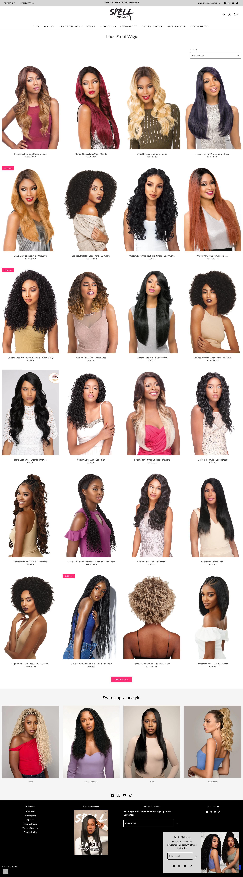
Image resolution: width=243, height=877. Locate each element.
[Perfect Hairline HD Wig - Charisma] (30, 514)
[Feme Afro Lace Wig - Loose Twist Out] (151, 616)
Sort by (193, 50)
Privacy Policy (30, 832)
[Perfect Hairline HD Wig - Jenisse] (212, 616)
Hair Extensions (91, 782)
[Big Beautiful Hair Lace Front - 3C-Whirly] (91, 208)
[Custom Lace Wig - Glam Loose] (91, 310)
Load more (121, 679)
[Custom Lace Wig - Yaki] (212, 514)
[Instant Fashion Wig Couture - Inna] (30, 106)
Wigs (152, 782)
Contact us (27, 3)
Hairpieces (212, 782)
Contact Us (30, 815)
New (37, 26)
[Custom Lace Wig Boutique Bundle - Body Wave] (151, 208)
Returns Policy (30, 824)
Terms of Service (30, 828)
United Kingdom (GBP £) (207, 3)
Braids (30, 782)
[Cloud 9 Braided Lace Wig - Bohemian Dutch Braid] (91, 514)
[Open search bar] (223, 14)
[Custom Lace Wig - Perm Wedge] (151, 310)
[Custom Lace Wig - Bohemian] (91, 412)
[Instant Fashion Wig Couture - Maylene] (151, 412)
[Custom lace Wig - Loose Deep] (212, 412)
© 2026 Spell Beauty (9, 867)
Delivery (30, 820)
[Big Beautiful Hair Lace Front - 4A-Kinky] (212, 310)
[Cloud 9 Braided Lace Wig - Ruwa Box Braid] (91, 616)
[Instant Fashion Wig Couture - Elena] (212, 106)
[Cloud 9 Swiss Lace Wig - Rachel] (212, 208)
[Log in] (229, 14)
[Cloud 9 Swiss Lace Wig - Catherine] (30, 208)
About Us (9, 3)
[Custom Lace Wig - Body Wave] (151, 514)
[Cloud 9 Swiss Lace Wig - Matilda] (91, 106)
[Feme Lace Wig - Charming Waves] (30, 412)
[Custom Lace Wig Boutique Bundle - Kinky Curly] (30, 310)
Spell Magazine (176, 26)
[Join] (176, 823)
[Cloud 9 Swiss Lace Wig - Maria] (151, 106)
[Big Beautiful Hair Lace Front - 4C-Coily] (30, 616)
